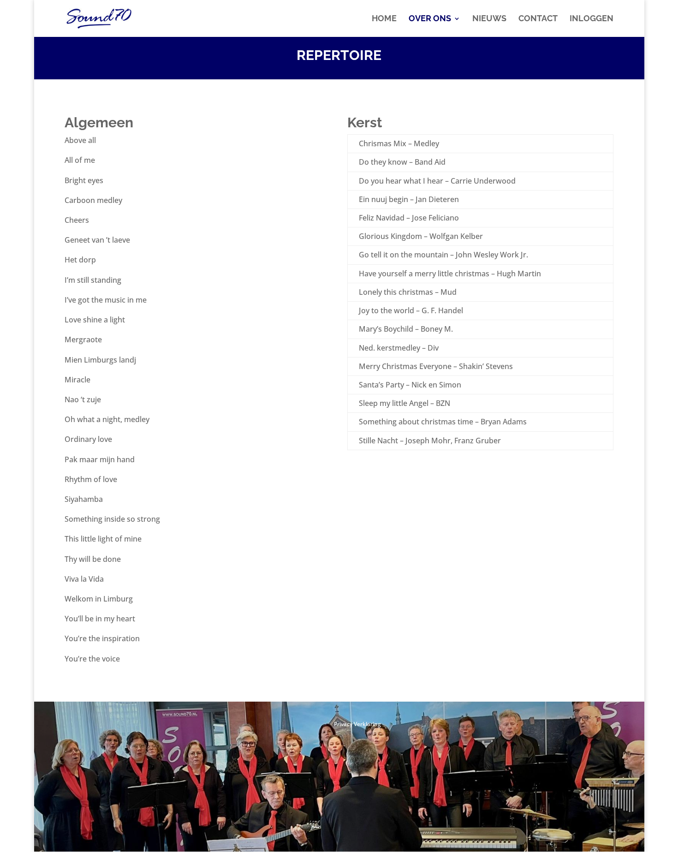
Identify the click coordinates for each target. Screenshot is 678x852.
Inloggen (591, 19)
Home (384, 19)
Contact (538, 19)
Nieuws (489, 19)
